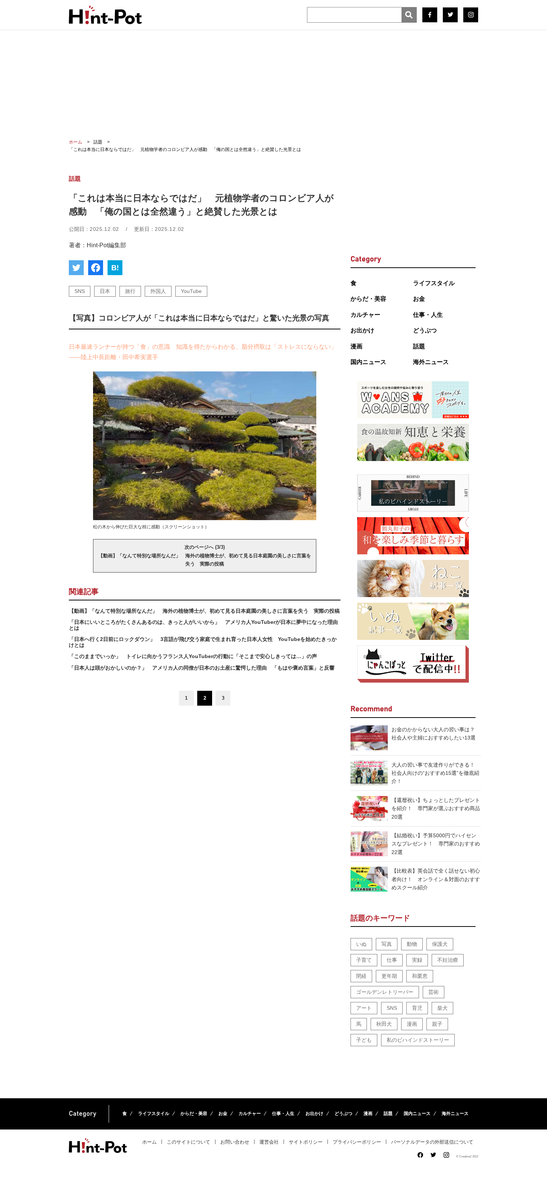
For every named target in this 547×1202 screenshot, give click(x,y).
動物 (412, 944)
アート (364, 1008)
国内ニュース (368, 362)
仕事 (392, 960)
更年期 (389, 976)
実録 (417, 960)
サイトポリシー (306, 1142)
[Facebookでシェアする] (95, 267)
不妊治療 (447, 960)
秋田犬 (384, 1024)
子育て (364, 960)
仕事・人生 (428, 315)
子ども (364, 1040)
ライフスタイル (434, 283)
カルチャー (365, 315)
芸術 (433, 992)
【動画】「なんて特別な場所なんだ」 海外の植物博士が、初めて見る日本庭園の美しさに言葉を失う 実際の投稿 (204, 611)
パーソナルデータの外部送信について (432, 1142)
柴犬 (442, 1008)
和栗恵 (420, 976)
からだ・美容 (368, 299)
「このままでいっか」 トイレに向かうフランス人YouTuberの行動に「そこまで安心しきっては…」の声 (193, 656)
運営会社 (269, 1142)
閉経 (361, 976)
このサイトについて (188, 1142)
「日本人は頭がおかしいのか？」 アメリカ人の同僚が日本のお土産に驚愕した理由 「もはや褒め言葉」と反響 (202, 668)
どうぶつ (425, 330)
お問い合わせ (234, 1142)
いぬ (361, 944)
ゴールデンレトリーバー (384, 992)
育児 (417, 1008)
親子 (437, 1024)
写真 (386, 944)
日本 (105, 291)
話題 (419, 346)
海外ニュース (431, 362)
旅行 (130, 291)
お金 (419, 299)
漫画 (356, 346)
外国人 (158, 291)
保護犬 (440, 944)
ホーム (149, 1142)
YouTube (191, 291)
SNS (79, 291)
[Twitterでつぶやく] (76, 267)
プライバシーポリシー (357, 1142)
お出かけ (362, 330)
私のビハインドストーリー (418, 1040)
